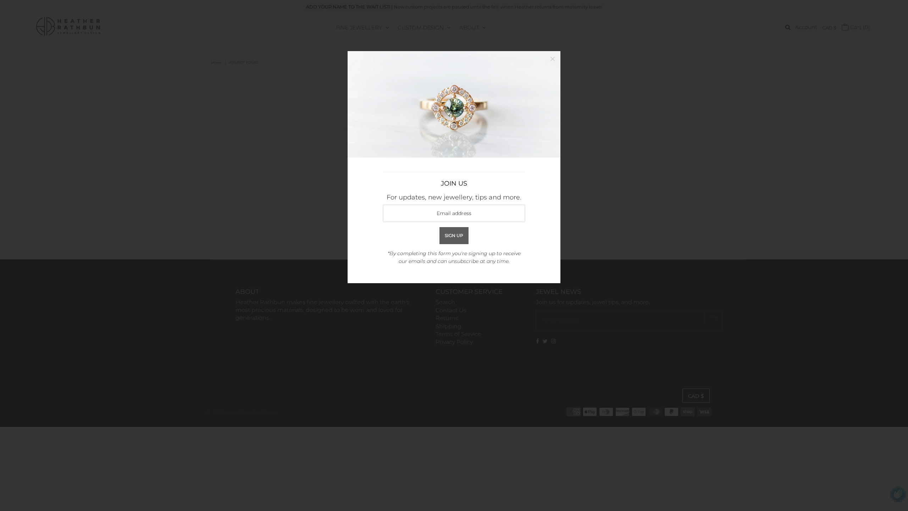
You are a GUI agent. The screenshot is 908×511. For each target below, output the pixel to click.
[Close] (552, 59)
